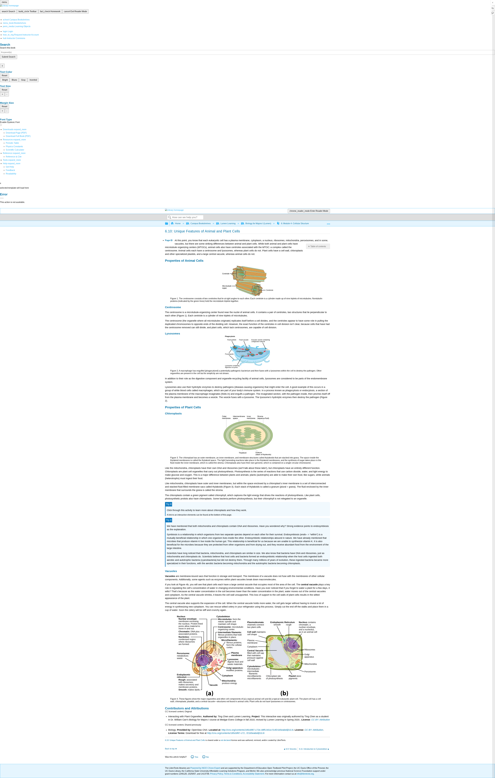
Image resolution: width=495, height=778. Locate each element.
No (207, 757)
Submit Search (8, 57)
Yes (196, 757)
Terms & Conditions (233, 774)
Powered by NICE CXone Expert (205, 768)
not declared (226, 740)
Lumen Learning (228, 223)
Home (178, 223)
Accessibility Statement (253, 774)
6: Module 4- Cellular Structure (294, 223)
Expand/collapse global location (328, 223)
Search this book (7, 48)
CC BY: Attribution (320, 719)
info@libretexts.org (305, 774)
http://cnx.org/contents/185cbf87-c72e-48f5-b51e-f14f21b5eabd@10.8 (257, 730)
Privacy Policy (216, 774)
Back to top (170, 749)
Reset (4, 75)
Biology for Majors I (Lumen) (258, 223)
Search (169, 217)
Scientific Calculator (15, 150)
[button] (10, 170)
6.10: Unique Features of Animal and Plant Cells (185, 740)
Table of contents (318, 246)
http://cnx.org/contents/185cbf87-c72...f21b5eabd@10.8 (235, 733)
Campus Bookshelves (200, 223)
